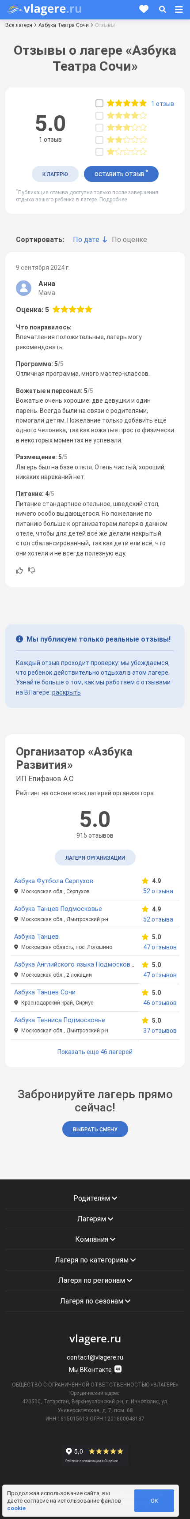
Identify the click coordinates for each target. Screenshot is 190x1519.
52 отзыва (158, 891)
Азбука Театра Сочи (63, 25)
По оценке (129, 239)
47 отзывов (159, 947)
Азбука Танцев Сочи (45, 992)
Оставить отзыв (121, 173)
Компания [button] (92, 1239)
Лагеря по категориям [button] (92, 1260)
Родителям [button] (92, 1198)
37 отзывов (159, 1030)
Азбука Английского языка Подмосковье (75, 964)
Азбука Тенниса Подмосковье (59, 1020)
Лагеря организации (95, 858)
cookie (16, 1508)
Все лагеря (18, 25)
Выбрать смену (95, 1129)
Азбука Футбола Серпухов (53, 881)
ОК (154, 1500)
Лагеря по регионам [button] (92, 1280)
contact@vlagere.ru (95, 1357)
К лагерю (55, 174)
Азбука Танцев (36, 937)
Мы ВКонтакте (91, 1369)
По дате (86, 239)
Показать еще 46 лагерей (95, 1051)
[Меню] (179, 10)
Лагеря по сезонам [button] (92, 1301)
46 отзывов (159, 1002)
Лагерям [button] (92, 1219)
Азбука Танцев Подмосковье (58, 909)
